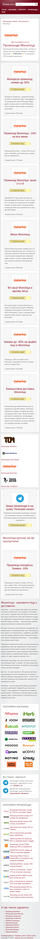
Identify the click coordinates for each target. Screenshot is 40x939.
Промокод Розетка (12, 927)
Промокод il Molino (12, 925)
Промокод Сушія (12, 923)
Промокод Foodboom (13, 918)
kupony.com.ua (20, 938)
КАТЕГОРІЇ (22, 10)
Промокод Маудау (12, 929)
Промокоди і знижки (10, 21)
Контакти (30, 938)
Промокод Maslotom (13, 911)
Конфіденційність (7, 935)
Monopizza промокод (13, 916)
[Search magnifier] (36, 4)
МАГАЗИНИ (12, 10)
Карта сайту (31, 935)
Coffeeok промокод (12, 920)
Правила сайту (20, 935)
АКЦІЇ (3, 12)
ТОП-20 (3, 10)
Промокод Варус (12, 932)
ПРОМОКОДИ (32, 10)
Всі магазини (23, 21)
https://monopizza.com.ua (20, 42)
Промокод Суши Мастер (14, 914)
